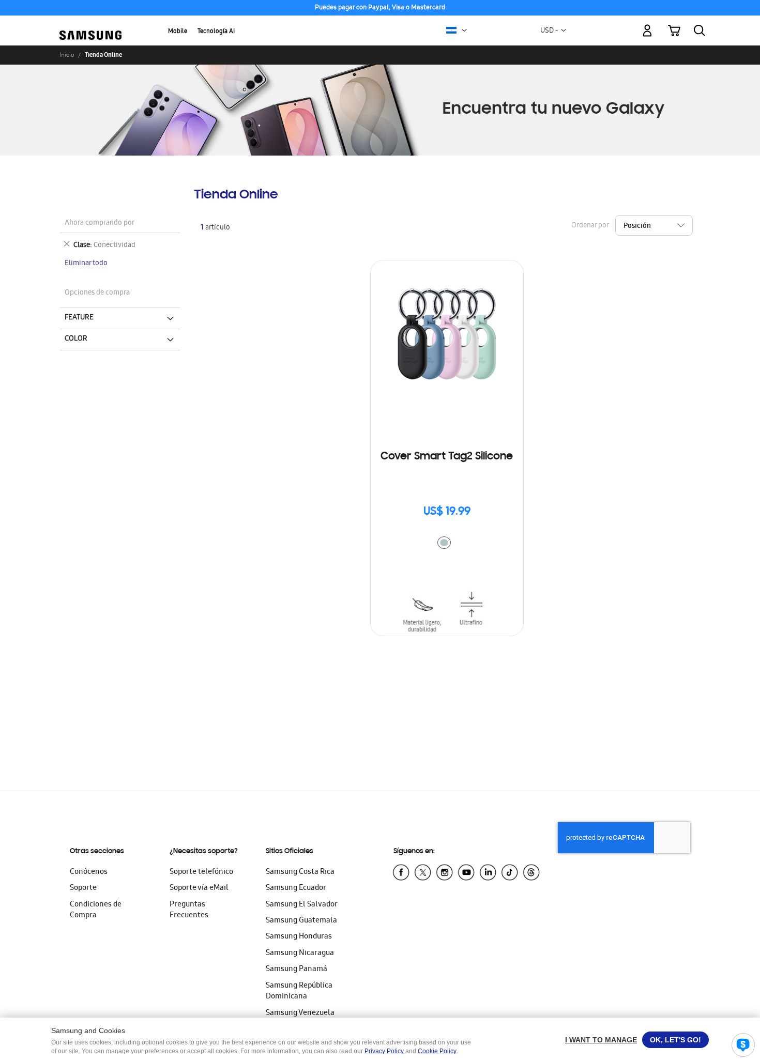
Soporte (83, 888)
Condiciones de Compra (95, 910)
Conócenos (89, 872)
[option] (444, 542)
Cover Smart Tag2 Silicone (447, 457)
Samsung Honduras (299, 937)
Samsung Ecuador (296, 888)
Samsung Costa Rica (300, 872)
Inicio (66, 55)
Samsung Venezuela (300, 1013)
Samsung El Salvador (302, 905)
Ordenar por (590, 226)
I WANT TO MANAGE (601, 1040)
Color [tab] (76, 339)
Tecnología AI (216, 32)
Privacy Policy (384, 1051)
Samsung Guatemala (301, 921)
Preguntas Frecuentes (189, 910)
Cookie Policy (437, 1051)
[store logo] (90, 24)
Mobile (177, 32)
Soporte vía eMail (199, 888)
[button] (464, 30)
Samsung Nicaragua (300, 953)
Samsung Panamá (296, 969)
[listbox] (446, 543)
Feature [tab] (79, 318)
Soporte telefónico (201, 872)
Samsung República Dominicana (299, 991)
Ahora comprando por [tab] (99, 223)
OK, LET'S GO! (675, 1040)
